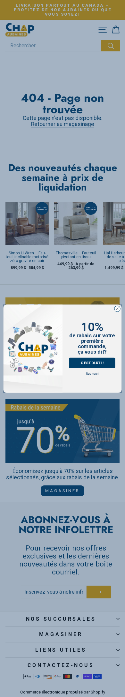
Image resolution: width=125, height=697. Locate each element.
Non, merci (92, 373)
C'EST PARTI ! (92, 362)
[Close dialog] (117, 308)
